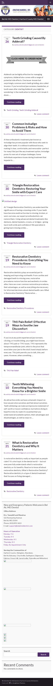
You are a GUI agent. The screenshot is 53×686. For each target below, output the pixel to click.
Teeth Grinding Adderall (28, 110)
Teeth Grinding (12, 110)
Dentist (41, 45)
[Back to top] (47, 680)
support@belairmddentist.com (21, 526)
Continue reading (14, 102)
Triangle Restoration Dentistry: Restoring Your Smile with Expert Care (29, 188)
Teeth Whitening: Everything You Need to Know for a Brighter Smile (29, 387)
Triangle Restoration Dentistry (19, 243)
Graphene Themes (19, 683)
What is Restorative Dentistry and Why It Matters (25, 446)
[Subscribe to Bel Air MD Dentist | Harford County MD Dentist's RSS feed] (3, 2)
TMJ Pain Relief (13, 370)
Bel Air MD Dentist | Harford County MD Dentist (23, 19)
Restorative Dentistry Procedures (20, 308)
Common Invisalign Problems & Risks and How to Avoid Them (29, 127)
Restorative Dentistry (15, 491)
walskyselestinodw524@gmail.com (25, 45)
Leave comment (43, 114)
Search (7, 651)
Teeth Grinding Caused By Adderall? (28, 39)
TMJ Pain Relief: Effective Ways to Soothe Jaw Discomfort (29, 325)
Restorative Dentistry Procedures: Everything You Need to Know (30, 260)
